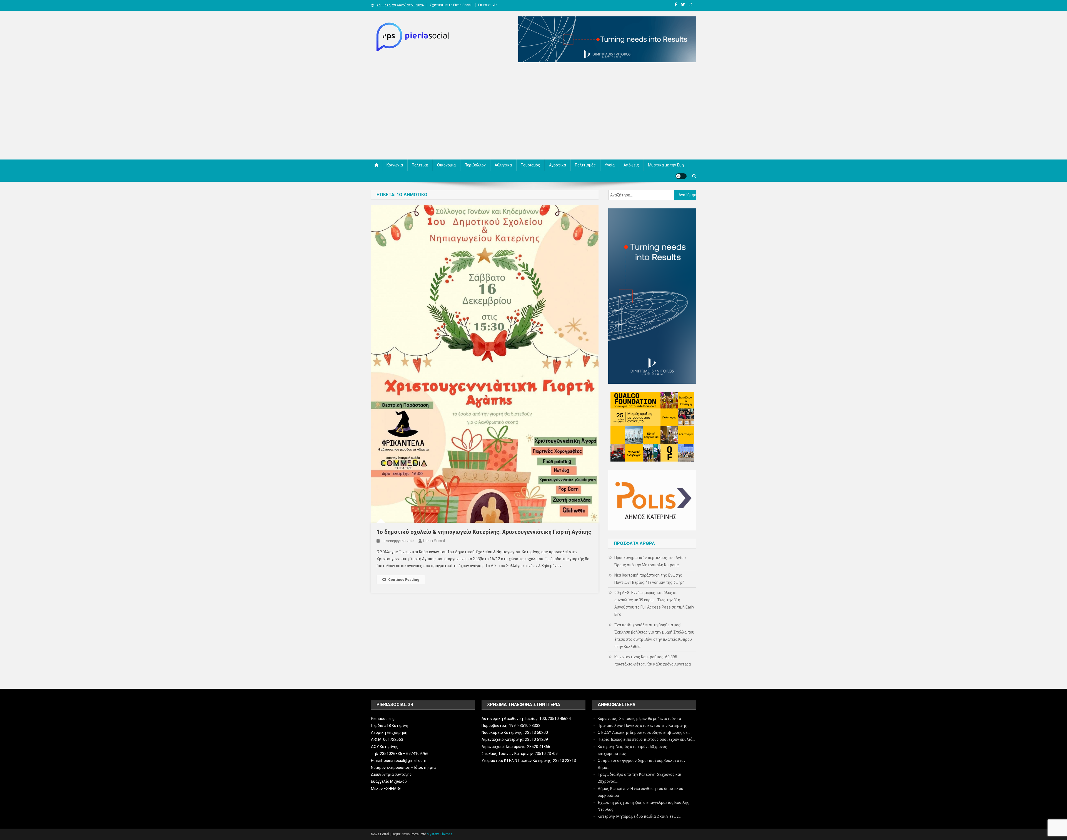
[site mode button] (681, 176)
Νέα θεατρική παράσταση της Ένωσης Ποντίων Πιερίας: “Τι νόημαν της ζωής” (649, 579)
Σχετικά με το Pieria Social (451, 5)
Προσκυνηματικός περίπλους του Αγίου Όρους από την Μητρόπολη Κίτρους (650, 561)
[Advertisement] (533, 112)
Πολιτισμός (585, 165)
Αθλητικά (503, 165)
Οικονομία (446, 165)
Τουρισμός (530, 165)
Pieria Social (434, 541)
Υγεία (610, 165)
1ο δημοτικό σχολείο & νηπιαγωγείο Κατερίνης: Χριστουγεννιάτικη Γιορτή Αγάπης (484, 532)
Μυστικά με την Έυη (666, 165)
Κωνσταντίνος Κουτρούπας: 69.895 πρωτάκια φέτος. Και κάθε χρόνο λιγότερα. (653, 660)
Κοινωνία (395, 165)
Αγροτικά (557, 165)
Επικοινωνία (487, 5)
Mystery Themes (439, 834)
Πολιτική (420, 165)
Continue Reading (403, 579)
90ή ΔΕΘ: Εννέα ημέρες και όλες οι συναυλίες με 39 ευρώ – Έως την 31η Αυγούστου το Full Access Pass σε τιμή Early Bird (654, 603)
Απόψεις (631, 165)
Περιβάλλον (475, 165)
